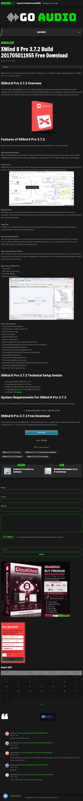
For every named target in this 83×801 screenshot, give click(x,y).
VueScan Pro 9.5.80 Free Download (23, 470)
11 (18, 687)
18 (18, 691)
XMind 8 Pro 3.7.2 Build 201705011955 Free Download (34, 52)
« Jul (40, 704)
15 (64, 687)
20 (41, 691)
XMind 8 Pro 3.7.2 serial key (37, 456)
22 (64, 691)
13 (41, 687)
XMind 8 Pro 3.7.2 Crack (11, 452)
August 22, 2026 (49, 3)
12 (30, 687)
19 (30, 691)
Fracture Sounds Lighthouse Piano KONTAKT (38, 774)
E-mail (4, 497)
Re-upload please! (43, 447)
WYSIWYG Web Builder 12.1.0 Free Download (65, 470)
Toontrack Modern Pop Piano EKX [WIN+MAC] (32, 733)
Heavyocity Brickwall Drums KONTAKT (29, 3)
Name (3, 488)
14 (53, 687)
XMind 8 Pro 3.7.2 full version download (41, 452)
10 (7, 687)
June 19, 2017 (7, 61)
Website (4, 506)
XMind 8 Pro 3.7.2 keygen (12, 456)
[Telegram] (5, 796)
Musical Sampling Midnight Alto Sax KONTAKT (32, 765)
